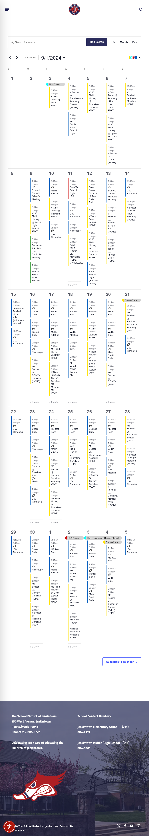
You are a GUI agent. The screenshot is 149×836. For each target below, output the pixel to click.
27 (108, 411)
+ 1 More (53, 401)
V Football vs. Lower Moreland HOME (131, 98)
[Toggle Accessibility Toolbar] (9, 826)
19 (89, 294)
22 (13, 411)
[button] (7, 9)
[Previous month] (10, 57)
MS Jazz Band (112, 313)
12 (89, 173)
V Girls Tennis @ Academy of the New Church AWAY (112, 101)
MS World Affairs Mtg (73, 575)
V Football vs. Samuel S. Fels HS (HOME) (112, 222)
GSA (72, 348)
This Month (30, 57)
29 (13, 532)
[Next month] (17, 57)
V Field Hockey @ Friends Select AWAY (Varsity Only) (92, 362)
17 (51, 294)
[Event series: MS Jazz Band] (109, 308)
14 (127, 173)
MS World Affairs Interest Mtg (73, 368)
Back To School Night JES (74, 191)
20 (108, 294)
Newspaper (75, 230)
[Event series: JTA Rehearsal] (52, 230)
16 (32, 294)
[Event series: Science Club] (90, 308)
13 (108, 173)
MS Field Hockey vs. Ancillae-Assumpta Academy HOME (75, 628)
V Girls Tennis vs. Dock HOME (93, 333)
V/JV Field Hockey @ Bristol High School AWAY (36, 222)
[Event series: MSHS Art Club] (52, 187)
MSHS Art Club (55, 192)
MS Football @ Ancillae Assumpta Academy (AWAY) (132, 321)
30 (32, 532)
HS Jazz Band (55, 313)
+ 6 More (34, 401)
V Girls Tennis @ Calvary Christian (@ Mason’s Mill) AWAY (55, 382)
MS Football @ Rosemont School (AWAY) (132, 433)
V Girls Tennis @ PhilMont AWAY (55, 212)
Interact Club (35, 333)
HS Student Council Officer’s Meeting (36, 193)
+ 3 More (72, 646)
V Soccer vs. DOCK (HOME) (112, 158)
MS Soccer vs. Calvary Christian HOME (36, 591)
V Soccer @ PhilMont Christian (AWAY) (36, 618)
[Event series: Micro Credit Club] (109, 349)
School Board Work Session (36, 276)
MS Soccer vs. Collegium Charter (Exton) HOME (113, 603)
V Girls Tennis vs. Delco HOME (93, 220)
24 (51, 411)
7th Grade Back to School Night (73, 127)
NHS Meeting (112, 471)
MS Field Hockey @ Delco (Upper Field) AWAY (55, 594)
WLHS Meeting (74, 333)
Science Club (93, 313)
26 (89, 411)
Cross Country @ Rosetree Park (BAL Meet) (36, 472)
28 (127, 411)
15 (13, 294)
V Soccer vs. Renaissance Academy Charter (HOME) (76, 100)
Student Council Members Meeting (112, 195)
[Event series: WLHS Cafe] (109, 328)
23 (32, 411)
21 (127, 294)
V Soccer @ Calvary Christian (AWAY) (93, 480)
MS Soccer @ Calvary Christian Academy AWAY (55, 475)
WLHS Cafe (111, 333)
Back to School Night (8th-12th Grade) (93, 277)
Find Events (97, 42)
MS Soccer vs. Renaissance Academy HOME (95, 453)
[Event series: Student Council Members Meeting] (109, 187)
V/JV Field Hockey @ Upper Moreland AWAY (112, 132)
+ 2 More (72, 284)
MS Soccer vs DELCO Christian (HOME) (36, 374)
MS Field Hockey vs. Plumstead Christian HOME (56, 506)
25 (70, 411)
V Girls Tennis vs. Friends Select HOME (111, 253)
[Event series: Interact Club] (33, 328)
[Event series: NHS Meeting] (109, 466)
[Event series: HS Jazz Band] (52, 308)
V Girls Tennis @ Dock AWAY (55, 101)
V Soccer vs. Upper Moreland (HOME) (131, 459)
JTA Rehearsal (56, 235)
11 (70, 173)
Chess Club (35, 313)
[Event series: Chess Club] (33, 308)
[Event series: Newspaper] (33, 349)
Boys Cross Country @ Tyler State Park (93, 194)
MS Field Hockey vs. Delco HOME (55, 353)
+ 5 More (72, 401)
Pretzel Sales (92, 575)
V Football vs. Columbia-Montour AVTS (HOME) (113, 495)
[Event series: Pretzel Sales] (90, 570)
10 (51, 173)
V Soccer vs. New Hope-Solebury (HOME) (131, 213)
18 (70, 294)
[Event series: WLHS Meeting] (71, 328)
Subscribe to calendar (120, 661)
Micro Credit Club (111, 355)
